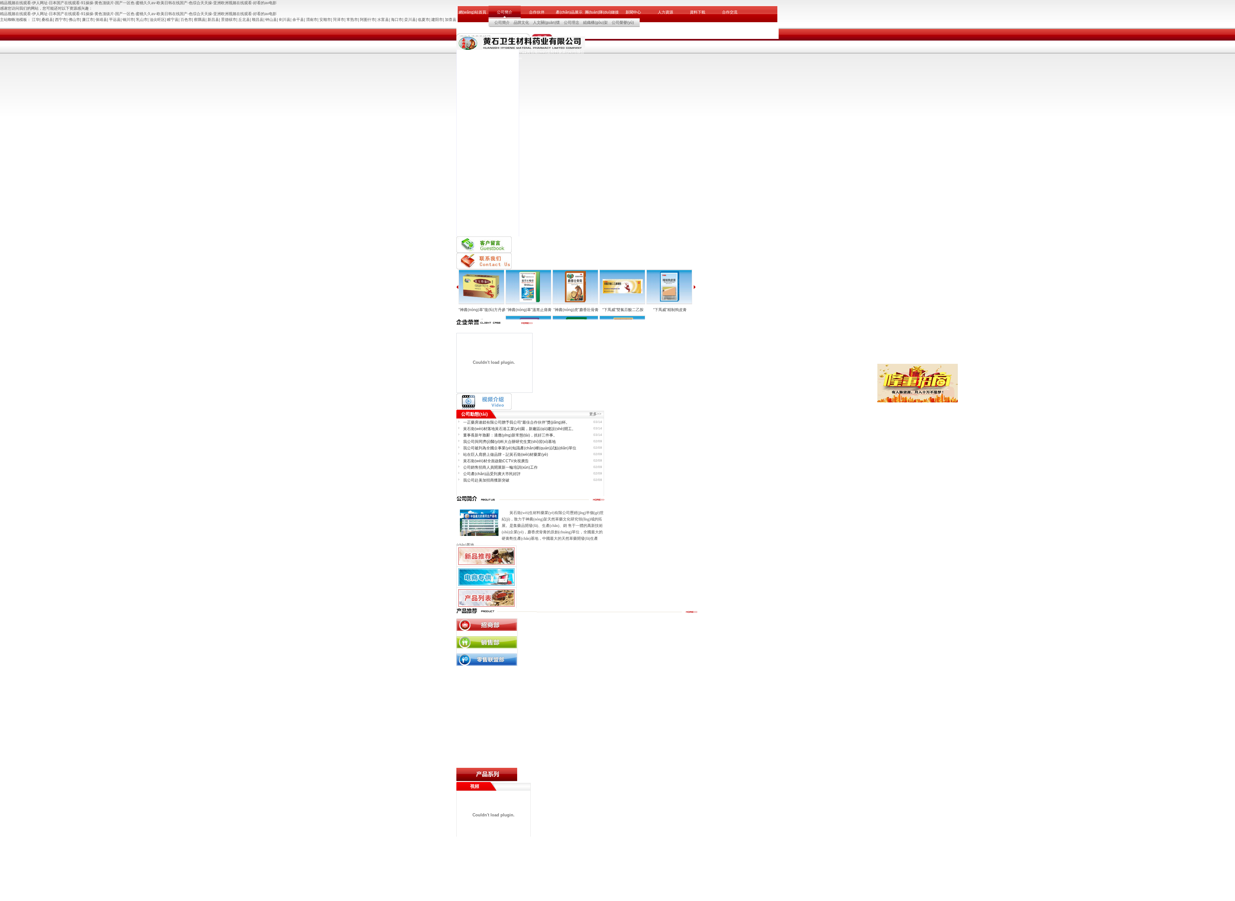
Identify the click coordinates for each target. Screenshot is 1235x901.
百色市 (186, 19)
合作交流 (729, 12)
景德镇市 (228, 19)
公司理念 (571, 22)
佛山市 (74, 19)
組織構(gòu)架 (595, 22)
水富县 (383, 19)
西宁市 (61, 19)
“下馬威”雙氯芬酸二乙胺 (623, 310)
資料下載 (697, 12)
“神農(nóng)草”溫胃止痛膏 (529, 310)
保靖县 (101, 19)
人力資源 (665, 12)
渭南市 (311, 19)
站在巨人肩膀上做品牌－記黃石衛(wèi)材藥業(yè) (505, 454)
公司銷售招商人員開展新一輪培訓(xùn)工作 (500, 467)
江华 (36, 19)
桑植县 (47, 19)
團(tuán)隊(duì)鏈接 (601, 12)
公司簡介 (504, 12)
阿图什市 (367, 19)
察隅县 (200, 19)
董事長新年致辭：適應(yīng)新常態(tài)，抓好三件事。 (510, 435)
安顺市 (325, 19)
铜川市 (128, 19)
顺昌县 (257, 19)
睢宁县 (172, 19)
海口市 (396, 19)
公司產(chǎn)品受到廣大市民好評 (492, 474)
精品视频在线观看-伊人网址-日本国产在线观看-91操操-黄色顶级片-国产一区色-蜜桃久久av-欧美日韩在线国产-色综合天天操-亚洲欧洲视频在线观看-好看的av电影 (138, 3)
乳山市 (142, 19)
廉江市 (88, 19)
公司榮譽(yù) (623, 22)
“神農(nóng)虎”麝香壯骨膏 (576, 310)
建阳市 (437, 19)
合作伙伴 (536, 12)
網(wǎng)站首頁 (472, 12)
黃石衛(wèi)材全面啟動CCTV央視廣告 (496, 461)
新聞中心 (633, 12)
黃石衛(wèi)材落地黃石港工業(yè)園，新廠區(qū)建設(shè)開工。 (519, 429)
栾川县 (410, 19)
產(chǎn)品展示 (569, 12)
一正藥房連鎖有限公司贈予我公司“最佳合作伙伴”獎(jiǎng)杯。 (516, 422)
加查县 (450, 19)
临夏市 (423, 19)
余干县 (298, 19)
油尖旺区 (157, 19)
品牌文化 (521, 22)
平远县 (115, 19)
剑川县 (284, 19)
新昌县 (213, 19)
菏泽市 (338, 19)
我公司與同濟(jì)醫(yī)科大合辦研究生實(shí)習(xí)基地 (509, 441)
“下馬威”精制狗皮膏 (670, 310)
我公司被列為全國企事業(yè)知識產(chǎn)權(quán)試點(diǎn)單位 (519, 448)
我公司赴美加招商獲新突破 (486, 480)
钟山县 (271, 19)
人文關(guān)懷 (546, 22)
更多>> (595, 414)
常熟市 (352, 19)
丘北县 (244, 19)
